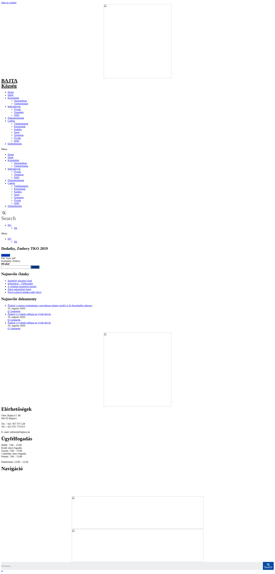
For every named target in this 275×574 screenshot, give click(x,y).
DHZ (16, 115)
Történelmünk (21, 103)
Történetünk (7, 483)
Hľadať (5, 263)
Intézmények (14, 106)
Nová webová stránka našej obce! (25, 292)
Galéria (11, 120)
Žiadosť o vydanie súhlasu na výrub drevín (29, 314)
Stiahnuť (5, 255)
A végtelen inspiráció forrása (22, 286)
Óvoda (17, 109)
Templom (19, 112)
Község (9, 86)
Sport (16, 132)
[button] (137, 149)
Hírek (10, 95)
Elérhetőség (7, 489)
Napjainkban (20, 100)
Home (11, 92)
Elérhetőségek (15, 143)
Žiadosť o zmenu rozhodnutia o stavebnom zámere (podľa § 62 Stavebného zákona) (50, 305)
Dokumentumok (16, 118)
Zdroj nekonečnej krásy (19, 289)
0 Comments (14, 311)
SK (15, 228)
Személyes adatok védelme (14, 492)
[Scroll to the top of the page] (2, 571)
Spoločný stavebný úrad (20, 280)
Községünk (13, 98)
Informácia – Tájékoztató (20, 283)
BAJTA (9, 81)
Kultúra (18, 129)
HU (9, 225)
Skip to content (8, 2)
